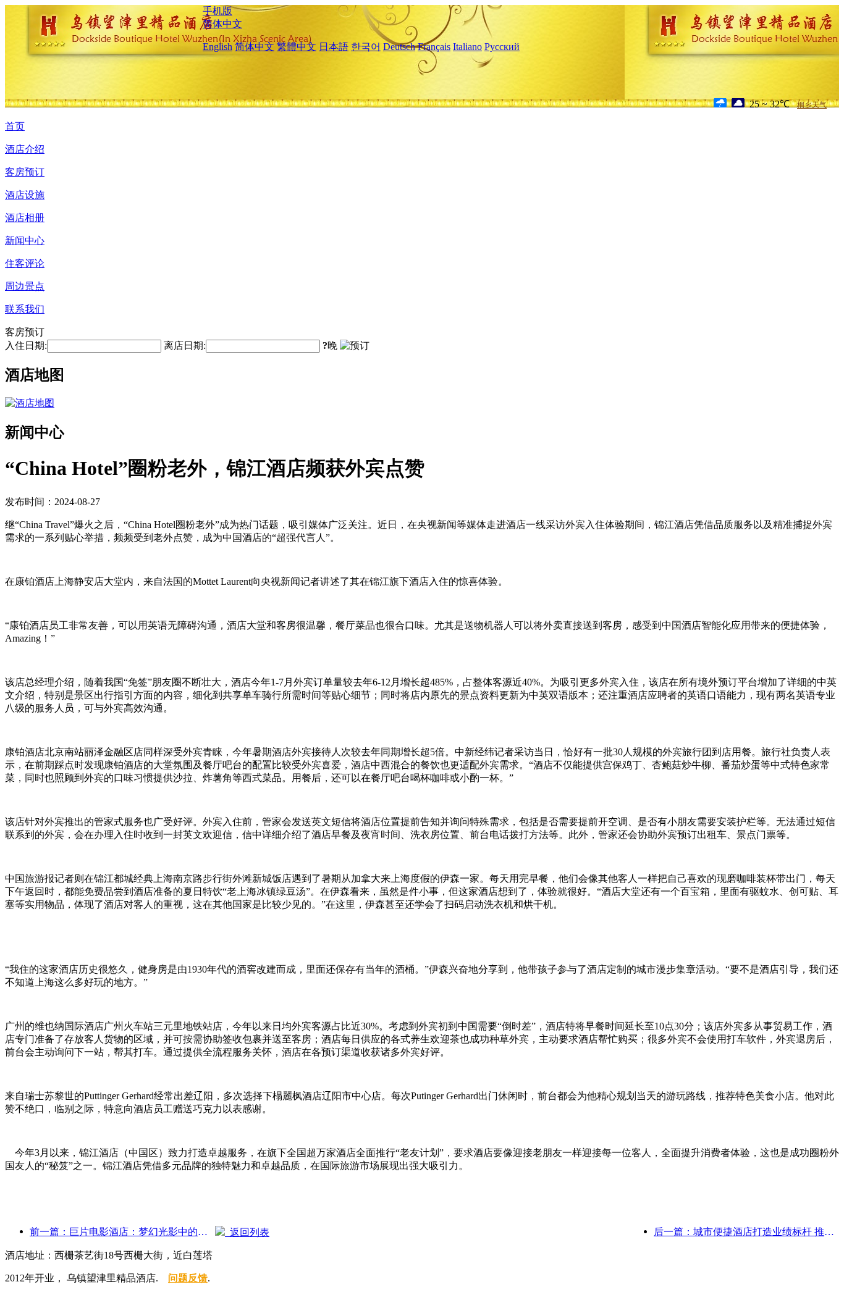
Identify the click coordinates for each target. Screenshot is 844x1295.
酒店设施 (24, 195)
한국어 (366, 46)
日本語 (333, 46)
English (217, 46)
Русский (502, 46)
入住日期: (26, 345)
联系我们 (24, 309)
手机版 (217, 11)
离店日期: (185, 345)
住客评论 (24, 263)
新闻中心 (24, 240)
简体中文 (222, 24)
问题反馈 (188, 1278)
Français (434, 46)
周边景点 (24, 286)
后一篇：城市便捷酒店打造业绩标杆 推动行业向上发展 (746, 1231)
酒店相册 (24, 217)
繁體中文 (296, 46)
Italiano (467, 46)
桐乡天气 (812, 105)
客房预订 (24, 172)
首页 (15, 126)
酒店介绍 (24, 149)
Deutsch (399, 46)
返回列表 (247, 1232)
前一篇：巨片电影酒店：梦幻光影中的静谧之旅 (122, 1231)
